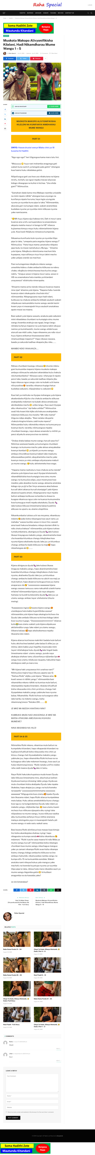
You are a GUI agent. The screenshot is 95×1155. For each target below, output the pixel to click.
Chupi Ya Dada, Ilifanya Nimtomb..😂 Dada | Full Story (16, 1000)
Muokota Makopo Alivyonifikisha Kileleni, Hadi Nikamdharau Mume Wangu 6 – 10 (47, 902)
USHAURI (38, 13)
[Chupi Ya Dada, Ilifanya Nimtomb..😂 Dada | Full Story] (17, 988)
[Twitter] (5, 114)
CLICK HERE (54, 106)
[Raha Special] (47, 5)
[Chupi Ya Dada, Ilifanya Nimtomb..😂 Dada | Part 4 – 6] (47, 939)
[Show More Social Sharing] (45, 58)
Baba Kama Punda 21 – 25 (43, 999)
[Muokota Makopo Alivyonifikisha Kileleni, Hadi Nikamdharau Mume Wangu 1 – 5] (32, 81)
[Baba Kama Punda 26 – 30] (17, 965)
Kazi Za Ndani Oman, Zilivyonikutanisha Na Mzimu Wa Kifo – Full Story (18, 902)
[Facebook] (5, 109)
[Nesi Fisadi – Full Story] (17, 1014)
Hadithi (6, 35)
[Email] (5, 128)
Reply (58, 1048)
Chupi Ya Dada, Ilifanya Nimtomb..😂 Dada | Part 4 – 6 (47, 950)
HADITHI (22, 13)
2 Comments (45, 53)
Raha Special (12, 53)
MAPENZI (30, 13)
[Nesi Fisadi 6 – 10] (47, 965)
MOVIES (60, 13)
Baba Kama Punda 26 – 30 (12, 975)
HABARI (45, 13)
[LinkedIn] (5, 119)
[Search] (91, 13)
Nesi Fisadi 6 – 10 (40, 975)
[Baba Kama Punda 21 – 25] (47, 988)
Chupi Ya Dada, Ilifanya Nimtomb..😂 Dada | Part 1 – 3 (47, 1025)
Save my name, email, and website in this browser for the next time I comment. (31, 1112)
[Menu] (4, 13)
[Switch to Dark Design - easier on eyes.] (88, 13)
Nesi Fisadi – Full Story (11, 1024)
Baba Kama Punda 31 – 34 (12, 949)
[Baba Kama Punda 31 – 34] (17, 939)
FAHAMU (53, 13)
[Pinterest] (5, 124)
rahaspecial (59, 1136)
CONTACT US (69, 13)
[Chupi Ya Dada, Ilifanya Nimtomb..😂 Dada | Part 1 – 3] (47, 1014)
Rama (11, 1041)
